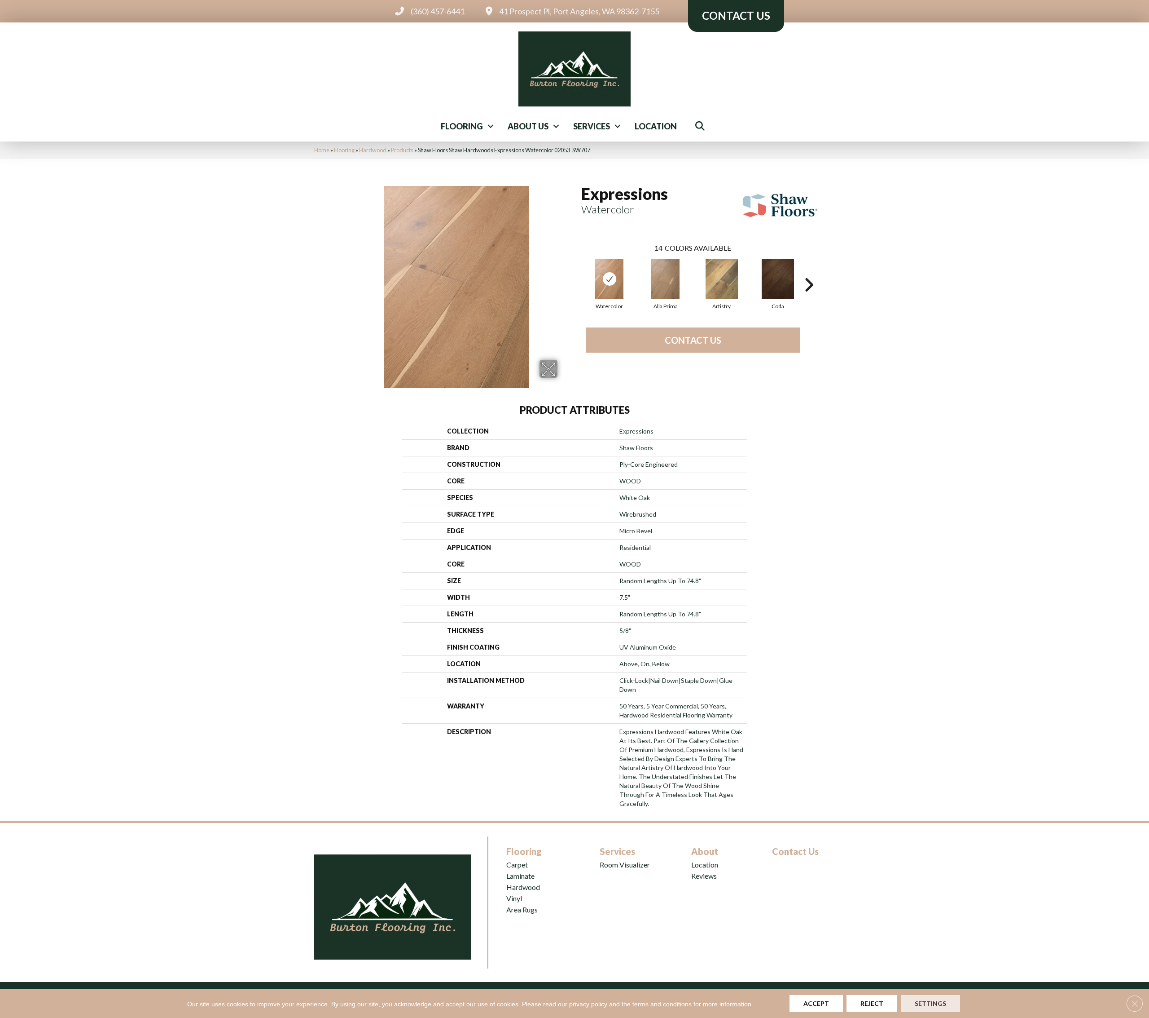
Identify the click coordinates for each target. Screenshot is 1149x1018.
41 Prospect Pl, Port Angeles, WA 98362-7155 (579, 11)
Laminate (520, 876)
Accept (816, 1003)
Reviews (704, 876)
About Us (528, 126)
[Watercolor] (609, 279)
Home (321, 150)
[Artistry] (721, 279)
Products (402, 150)
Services (591, 126)
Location (656, 126)
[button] (490, 126)
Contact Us (693, 340)
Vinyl (514, 898)
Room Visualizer (625, 864)
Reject (871, 1003)
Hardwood (372, 150)
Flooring (462, 126)
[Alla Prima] (665, 279)
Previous (576, 271)
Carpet (517, 864)
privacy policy (588, 1004)
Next (809, 271)
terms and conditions (662, 1004)
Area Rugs (522, 909)
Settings (930, 1003)
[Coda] (777, 279)
